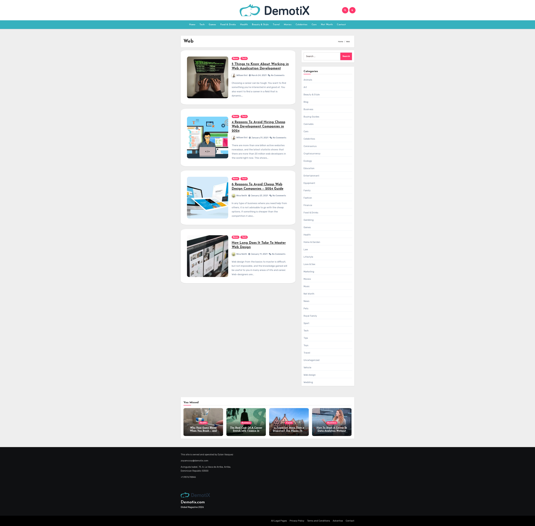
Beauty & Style (260, 25)
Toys (306, 345)
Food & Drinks (228, 25)
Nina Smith (241, 195)
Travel (276, 25)
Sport (306, 323)
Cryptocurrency (312, 153)
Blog (306, 102)
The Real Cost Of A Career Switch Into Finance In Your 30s (246, 431)
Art (305, 87)
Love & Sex (309, 264)
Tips (306, 338)
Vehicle (307, 367)
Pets (306, 308)
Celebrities (301, 25)
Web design (310, 375)
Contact (341, 25)
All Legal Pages (279, 520)
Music (307, 286)
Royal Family (310, 316)
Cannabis (309, 124)
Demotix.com (193, 502)
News (235, 58)
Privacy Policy (297, 520)
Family (307, 190)
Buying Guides (311, 116)
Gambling (309, 220)
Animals (308, 80)
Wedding (308, 382)
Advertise (338, 520)
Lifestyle (308, 257)
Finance (308, 205)
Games (212, 25)
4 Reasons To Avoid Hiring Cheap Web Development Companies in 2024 (258, 127)
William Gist (242, 75)
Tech (202, 25)
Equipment (309, 183)
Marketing (309, 271)
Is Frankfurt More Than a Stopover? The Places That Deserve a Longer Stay (289, 431)
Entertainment (311, 175)
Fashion (308, 198)
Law (306, 249)
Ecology (308, 161)
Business (308, 109)
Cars (314, 25)
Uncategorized (312, 360)
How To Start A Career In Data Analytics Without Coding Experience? (332, 431)
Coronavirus (310, 146)
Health (244, 25)
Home (192, 25)
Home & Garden (312, 242)
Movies (287, 25)
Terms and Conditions (318, 520)
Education (309, 168)
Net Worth (327, 25)
